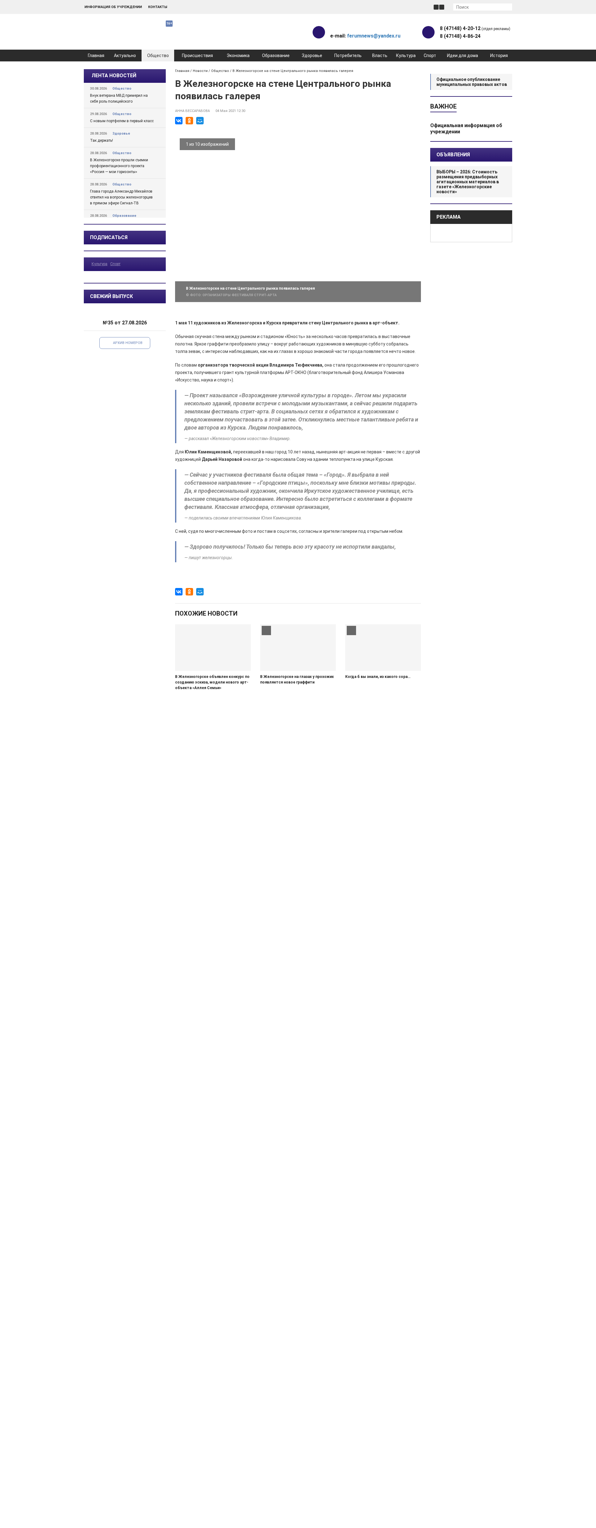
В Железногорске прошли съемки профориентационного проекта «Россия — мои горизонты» (119, 166)
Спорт (430, 55)
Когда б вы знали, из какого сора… (377, 677)
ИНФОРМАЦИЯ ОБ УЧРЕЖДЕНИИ (113, 7)
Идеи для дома (462, 55)
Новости (200, 71)
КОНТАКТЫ (157, 7)
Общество (158, 55)
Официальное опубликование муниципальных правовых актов (471, 82)
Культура (406, 55)
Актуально (125, 55)
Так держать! (101, 140)
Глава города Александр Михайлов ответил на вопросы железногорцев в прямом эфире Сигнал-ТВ (121, 197)
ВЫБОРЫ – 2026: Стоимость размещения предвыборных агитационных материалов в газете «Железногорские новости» (467, 181)
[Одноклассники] (189, 120)
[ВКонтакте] (179, 120)
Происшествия (197, 55)
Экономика (238, 55)
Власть (379, 55)
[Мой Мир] (200, 120)
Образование (276, 55)
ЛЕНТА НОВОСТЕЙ (114, 75)
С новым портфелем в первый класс (122, 121)
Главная (96, 55)
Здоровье (312, 55)
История (499, 55)
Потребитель (348, 55)
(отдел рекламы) (475, 28)
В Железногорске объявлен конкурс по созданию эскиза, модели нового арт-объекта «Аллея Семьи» (212, 682)
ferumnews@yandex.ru (373, 36)
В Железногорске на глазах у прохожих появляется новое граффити (297, 679)
